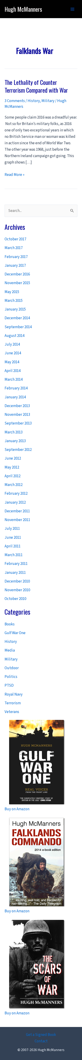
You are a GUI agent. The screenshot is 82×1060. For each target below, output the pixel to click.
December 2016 (17, 274)
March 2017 (14, 248)
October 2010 (15, 599)
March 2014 (14, 379)
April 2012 (12, 476)
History (34, 101)
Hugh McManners (23, 9)
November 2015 (17, 283)
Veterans (12, 712)
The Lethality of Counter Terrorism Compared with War (36, 86)
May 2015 (12, 292)
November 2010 (17, 590)
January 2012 (15, 502)
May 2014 (12, 362)
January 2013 (15, 441)
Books (10, 624)
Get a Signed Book (41, 1035)
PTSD (9, 685)
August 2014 (14, 336)
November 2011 (17, 520)
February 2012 (16, 493)
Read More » (14, 175)
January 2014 (15, 397)
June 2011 (13, 537)
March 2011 (14, 555)
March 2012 (14, 485)
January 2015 (15, 309)
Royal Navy (14, 694)
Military (47, 101)
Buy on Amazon (17, 809)
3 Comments (15, 101)
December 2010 (17, 581)
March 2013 (14, 432)
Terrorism (13, 703)
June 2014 (13, 353)
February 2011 (16, 563)
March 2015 (14, 300)
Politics (11, 677)
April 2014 (12, 371)
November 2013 (17, 414)
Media (10, 650)
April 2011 (12, 546)
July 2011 (12, 528)
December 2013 (17, 406)
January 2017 (15, 265)
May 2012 (12, 467)
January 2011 (15, 572)
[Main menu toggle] (72, 9)
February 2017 (16, 257)
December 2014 (17, 318)
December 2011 (17, 511)
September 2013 (18, 423)
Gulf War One (15, 633)
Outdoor (12, 668)
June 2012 (13, 458)
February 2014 (16, 388)
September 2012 (18, 449)
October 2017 (15, 239)
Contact (41, 1041)
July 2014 (12, 344)
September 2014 (18, 327)
